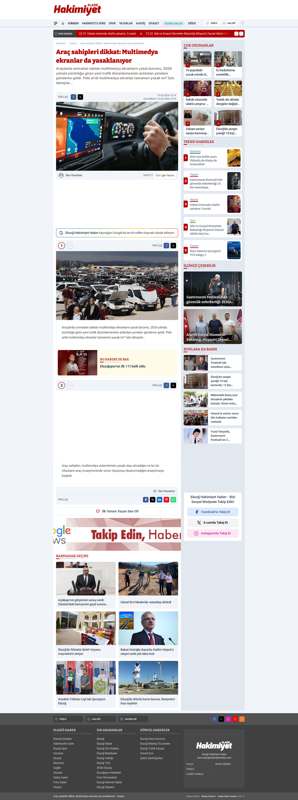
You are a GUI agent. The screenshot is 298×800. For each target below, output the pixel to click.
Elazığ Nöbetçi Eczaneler (155, 743)
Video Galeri (60, 777)
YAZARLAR (131, 719)
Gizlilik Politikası (194, 774)
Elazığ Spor (60, 748)
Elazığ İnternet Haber (109, 782)
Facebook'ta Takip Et (215, 512)
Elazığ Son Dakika (108, 748)
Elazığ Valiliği (105, 758)
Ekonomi (58, 763)
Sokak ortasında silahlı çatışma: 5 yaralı (107, 33)
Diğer (192, 23)
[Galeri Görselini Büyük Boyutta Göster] (117, 285)
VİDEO (214, 23)
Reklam (190, 769)
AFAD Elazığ (104, 767)
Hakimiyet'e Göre (94, 23)
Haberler (61, 43)
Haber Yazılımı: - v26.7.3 (215, 796)
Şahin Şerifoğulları (151, 758)
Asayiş (140, 23)
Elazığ (100, 738)
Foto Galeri (60, 782)
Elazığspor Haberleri (109, 772)
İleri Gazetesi (74, 175)
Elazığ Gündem (62, 738)
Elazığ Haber (104, 743)
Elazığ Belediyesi (107, 753)
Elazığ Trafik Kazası (152, 748)
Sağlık (57, 767)
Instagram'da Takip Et (216, 533)
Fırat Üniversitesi (107, 777)
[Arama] (242, 23)
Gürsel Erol (146, 753)
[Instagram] (228, 719)
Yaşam (73, 43)
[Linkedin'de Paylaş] (159, 499)
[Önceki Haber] (236, 34)
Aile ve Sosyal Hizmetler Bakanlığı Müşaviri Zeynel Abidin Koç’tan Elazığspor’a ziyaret (202, 33)
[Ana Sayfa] (63, 23)
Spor (112, 23)
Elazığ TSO (103, 763)
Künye (189, 764)
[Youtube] (235, 719)
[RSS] (242, 719)
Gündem (73, 23)
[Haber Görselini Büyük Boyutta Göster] (117, 136)
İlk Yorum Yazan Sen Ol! (120, 511)
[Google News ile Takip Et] (165, 175)
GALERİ (231, 23)
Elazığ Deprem (105, 787)
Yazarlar (126, 23)
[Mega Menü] (55, 23)
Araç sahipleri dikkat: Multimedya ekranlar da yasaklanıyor (112, 43)
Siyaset (154, 23)
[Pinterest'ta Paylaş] (166, 499)
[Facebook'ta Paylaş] (73, 97)
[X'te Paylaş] (80, 97)
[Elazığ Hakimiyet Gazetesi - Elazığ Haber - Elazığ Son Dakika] (214, 746)
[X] (221, 719)
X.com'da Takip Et (215, 522)
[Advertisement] (117, 204)
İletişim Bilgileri (223, 764)
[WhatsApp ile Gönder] (173, 499)
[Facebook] (214, 719)
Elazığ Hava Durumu (152, 738)
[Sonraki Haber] (241, 34)
